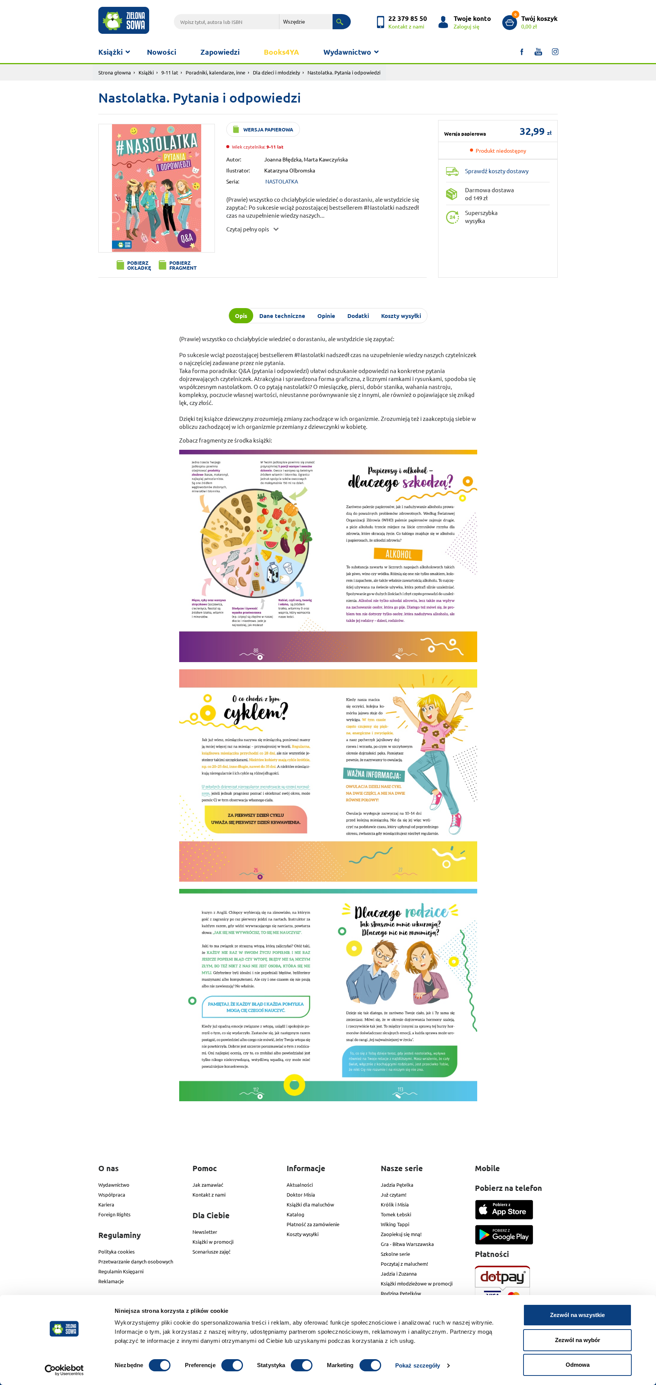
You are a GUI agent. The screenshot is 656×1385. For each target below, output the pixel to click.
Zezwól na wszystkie (577, 1315)
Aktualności (300, 1184)
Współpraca (111, 1194)
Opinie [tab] (326, 315)
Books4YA (281, 52)
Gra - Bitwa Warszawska (407, 1244)
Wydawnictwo (347, 52)
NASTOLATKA (281, 181)
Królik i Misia (395, 1204)
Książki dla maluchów (310, 1204)
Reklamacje (111, 1281)
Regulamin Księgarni (121, 1271)
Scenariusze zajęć (211, 1251)
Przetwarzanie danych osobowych (135, 1261)
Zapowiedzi (220, 52)
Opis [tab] (241, 315)
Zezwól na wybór (577, 1340)
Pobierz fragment (183, 265)
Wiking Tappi (395, 1224)
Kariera (106, 1204)
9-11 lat (169, 72)
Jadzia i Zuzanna (399, 1273)
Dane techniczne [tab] (282, 315)
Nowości (161, 52)
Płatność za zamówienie (313, 1224)
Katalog (295, 1214)
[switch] (232, 1365)
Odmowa (578, 1364)
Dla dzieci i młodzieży (276, 72)
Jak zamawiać (207, 1184)
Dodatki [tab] (358, 315)
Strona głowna (114, 72)
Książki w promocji (212, 1241)
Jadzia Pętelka (397, 1184)
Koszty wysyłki (303, 1234)
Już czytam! (394, 1194)
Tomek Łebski (396, 1214)
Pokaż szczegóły (417, 1365)
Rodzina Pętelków (401, 1293)
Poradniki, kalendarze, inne (215, 72)
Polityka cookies (116, 1251)
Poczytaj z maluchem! (404, 1263)
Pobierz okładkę (139, 265)
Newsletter (204, 1231)
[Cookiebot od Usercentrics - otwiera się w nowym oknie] (64, 1370)
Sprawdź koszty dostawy (496, 170)
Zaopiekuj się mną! (401, 1234)
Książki (110, 52)
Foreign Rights (114, 1214)
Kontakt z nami (209, 1194)
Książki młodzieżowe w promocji (417, 1283)
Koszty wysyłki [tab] (401, 315)
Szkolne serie (395, 1254)
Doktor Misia (301, 1194)
